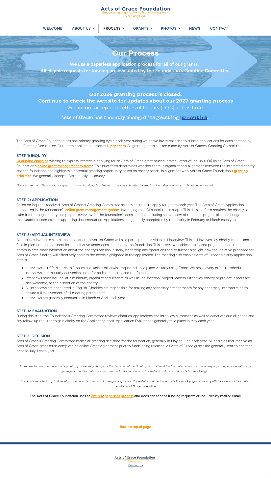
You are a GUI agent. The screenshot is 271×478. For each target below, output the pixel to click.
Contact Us (135, 465)
